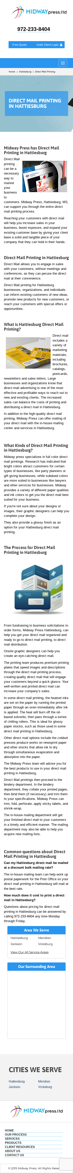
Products (13, 1142)
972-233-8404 (33, 29)
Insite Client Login (48, 44)
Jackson (16, 944)
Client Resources (20, 1147)
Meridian (44, 938)
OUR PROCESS (16, 1134)
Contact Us (14, 1155)
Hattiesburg (19, 938)
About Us (12, 1151)
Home (12, 71)
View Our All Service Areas (29, 952)
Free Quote (19, 44)
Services (12, 1138)
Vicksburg (45, 944)
